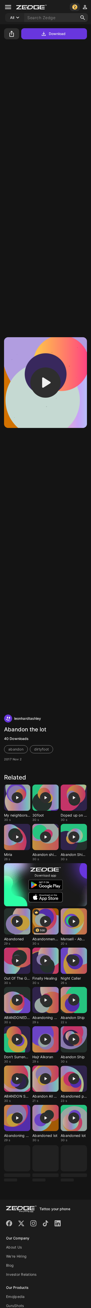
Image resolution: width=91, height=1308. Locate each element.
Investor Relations (21, 1252)
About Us (14, 1224)
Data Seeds (16, 1301)
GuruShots (15, 1283)
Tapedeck (14, 1292)
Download (57, 34)
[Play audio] (45, 382)
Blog (10, 1242)
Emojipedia (15, 1274)
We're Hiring (16, 1233)
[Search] (82, 17)
